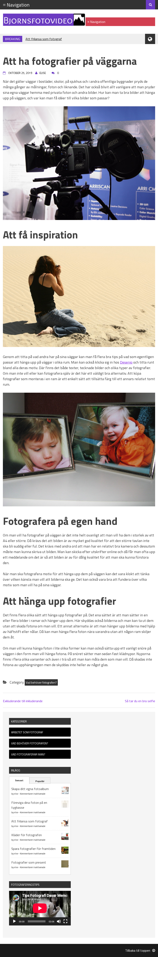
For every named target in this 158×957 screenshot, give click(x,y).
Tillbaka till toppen (137, 950)
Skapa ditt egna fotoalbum (30, 788)
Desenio (126, 362)
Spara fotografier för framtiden (33, 848)
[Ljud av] (59, 921)
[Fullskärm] (65, 921)
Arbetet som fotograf (27, 732)
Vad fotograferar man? (28, 754)
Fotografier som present (28, 862)
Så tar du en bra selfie (140, 700)
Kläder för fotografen (26, 834)
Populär (39, 781)
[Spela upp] (14, 921)
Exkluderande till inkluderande (23, 700)
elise (16, 793)
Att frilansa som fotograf (44, 38)
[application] (40, 908)
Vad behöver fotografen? (41, 682)
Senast (19, 780)
